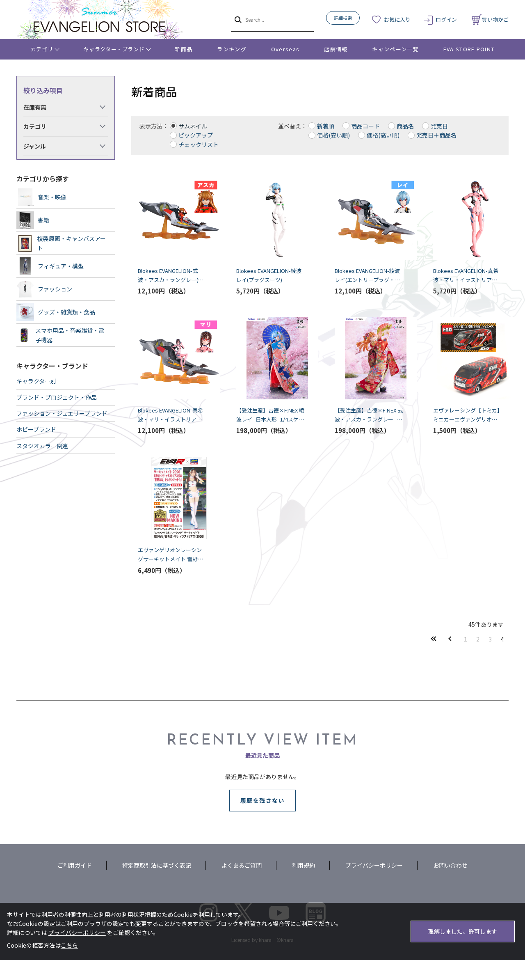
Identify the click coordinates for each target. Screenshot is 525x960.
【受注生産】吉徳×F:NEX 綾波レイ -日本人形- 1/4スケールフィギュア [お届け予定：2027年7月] (270, 415)
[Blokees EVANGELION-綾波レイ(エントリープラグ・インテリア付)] (369, 219)
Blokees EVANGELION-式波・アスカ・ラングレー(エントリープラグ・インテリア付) (172, 275)
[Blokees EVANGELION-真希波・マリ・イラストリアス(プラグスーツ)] (467, 219)
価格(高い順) (383, 135)
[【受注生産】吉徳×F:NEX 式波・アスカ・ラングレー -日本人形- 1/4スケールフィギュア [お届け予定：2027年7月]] (369, 358)
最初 (433, 639)
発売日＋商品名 (436, 135)
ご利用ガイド (74, 865)
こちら (69, 945)
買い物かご (495, 19)
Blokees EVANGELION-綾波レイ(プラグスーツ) (268, 275)
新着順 (325, 126)
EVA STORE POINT (469, 49)
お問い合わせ (450, 865)
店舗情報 (335, 49)
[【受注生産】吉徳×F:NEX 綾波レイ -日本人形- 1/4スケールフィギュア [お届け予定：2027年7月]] (270, 358)
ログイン (446, 19)
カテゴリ (42, 49)
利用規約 (303, 865)
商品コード (365, 126)
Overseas (285, 49)
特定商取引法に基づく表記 (156, 865)
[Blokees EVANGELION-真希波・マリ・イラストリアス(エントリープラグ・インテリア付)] (172, 358)
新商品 (183, 49)
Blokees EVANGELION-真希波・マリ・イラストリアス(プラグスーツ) (465, 275)
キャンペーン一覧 (395, 49)
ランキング (232, 49)
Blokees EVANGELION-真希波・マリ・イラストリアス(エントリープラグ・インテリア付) (170, 415)
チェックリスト (198, 144)
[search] (237, 19)
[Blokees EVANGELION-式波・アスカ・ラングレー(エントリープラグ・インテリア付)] (172, 219)
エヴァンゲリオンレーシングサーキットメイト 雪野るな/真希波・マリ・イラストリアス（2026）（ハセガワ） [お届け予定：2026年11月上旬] (171, 555)
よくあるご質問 (241, 865)
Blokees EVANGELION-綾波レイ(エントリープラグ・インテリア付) (367, 275)
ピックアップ (195, 135)
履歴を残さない (262, 800)
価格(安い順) (333, 135)
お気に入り (397, 19)
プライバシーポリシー (374, 865)
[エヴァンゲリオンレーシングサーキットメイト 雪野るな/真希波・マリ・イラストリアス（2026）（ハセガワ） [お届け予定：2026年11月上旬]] (172, 498)
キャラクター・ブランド (113, 49)
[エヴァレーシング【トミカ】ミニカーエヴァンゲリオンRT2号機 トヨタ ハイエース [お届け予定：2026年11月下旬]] (467, 358)
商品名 (405, 126)
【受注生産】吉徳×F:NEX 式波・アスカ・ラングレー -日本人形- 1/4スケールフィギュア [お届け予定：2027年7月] (369, 415)
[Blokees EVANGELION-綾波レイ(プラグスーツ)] (270, 219)
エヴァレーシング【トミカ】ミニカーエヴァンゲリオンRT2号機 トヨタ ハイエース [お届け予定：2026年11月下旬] (466, 415)
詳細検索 (343, 17)
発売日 (439, 126)
